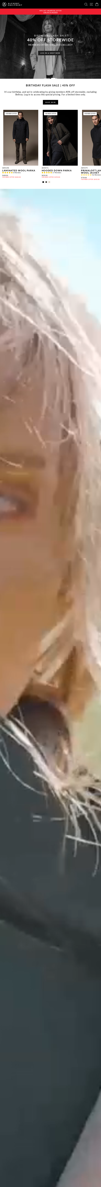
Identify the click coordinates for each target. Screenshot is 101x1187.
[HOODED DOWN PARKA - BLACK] (43, 182)
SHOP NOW (50, 102)
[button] (7, 173)
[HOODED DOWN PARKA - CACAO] (46, 182)
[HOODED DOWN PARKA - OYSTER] (49, 182)
